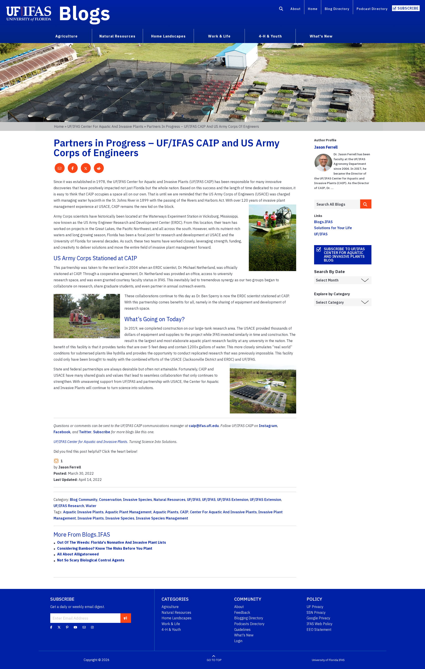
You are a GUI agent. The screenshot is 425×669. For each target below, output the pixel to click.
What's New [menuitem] (321, 36)
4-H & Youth (171, 629)
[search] (366, 204)
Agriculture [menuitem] (66, 36)
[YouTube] (75, 627)
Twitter (85, 432)
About (295, 9)
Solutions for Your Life (333, 228)
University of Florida (325, 660)
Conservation (110, 499)
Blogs (84, 13)
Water (91, 506)
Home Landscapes (176, 618)
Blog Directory (337, 9)
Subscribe (408, 8)
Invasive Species (137, 499)
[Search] (281, 9)
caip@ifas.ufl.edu (204, 425)
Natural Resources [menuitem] (117, 36)
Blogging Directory (248, 618)
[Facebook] (51, 627)
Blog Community (83, 499)
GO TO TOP (214, 660)
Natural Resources (169, 499)
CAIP (184, 512)
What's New (243, 635)
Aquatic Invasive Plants (83, 512)
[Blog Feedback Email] (84, 627)
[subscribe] (125, 618)
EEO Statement (319, 629)
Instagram (268, 425)
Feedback (242, 612)
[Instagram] (92, 627)
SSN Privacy (316, 612)
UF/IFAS (194, 499)
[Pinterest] (67, 627)
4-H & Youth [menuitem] (270, 36)
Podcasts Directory (249, 624)
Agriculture (170, 606)
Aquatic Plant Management (128, 512)
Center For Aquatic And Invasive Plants (223, 512)
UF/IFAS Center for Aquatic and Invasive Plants (105, 126)
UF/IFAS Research (69, 506)
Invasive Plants (90, 518)
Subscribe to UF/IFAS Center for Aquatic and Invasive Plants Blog (344, 254)
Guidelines (242, 629)
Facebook (62, 432)
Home (312, 9)
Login (238, 641)
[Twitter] (59, 627)
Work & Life (171, 624)
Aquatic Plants (165, 512)
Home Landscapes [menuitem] (168, 36)
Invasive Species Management (162, 518)
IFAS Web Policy (319, 624)
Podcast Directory (372, 9)
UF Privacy (315, 606)
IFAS (342, 660)
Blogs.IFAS (323, 222)
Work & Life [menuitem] (219, 36)
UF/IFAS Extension (232, 499)
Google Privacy (318, 618)
